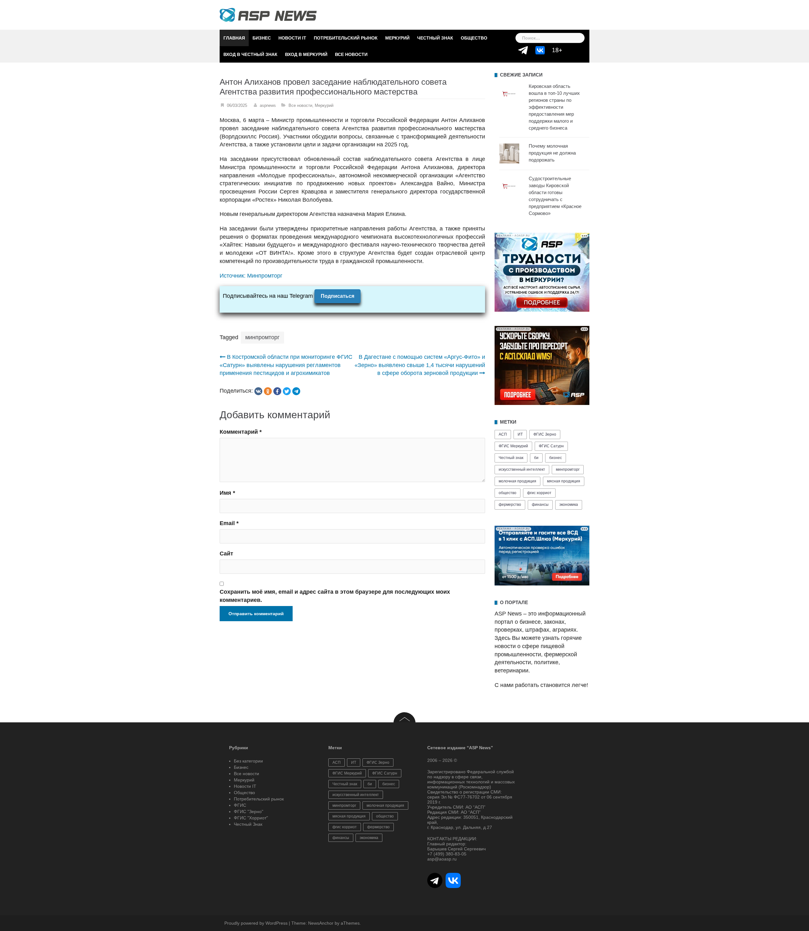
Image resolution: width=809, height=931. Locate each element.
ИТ (520, 434)
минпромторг (262, 337)
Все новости (351, 54)
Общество (474, 37)
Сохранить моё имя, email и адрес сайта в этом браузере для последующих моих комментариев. (335, 596)
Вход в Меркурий (306, 54)
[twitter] (287, 391)
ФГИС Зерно (544, 434)
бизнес (555, 458)
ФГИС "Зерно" (248, 811)
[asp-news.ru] (268, 14)
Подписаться (337, 296)
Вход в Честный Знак (250, 54)
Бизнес (261, 37)
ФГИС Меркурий (513, 446)
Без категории (248, 760)
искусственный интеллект (522, 469)
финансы (540, 504)
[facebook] (277, 391)
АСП (503, 434)
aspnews (268, 105)
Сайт (226, 553)
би (536, 458)
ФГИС (240, 805)
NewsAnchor (320, 923)
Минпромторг (265, 276)
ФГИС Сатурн (551, 446)
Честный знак (511, 458)
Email (229, 523)
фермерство (510, 504)
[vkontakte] (258, 391)
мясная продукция (563, 481)
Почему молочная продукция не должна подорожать (552, 152)
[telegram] (296, 391)
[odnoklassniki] (268, 391)
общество (507, 493)
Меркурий (397, 37)
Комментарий (241, 432)
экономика (568, 504)
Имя (227, 493)
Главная (234, 37)
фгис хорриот (539, 493)
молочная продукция (517, 481)
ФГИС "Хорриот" (251, 817)
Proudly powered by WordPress (256, 923)
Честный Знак (435, 37)
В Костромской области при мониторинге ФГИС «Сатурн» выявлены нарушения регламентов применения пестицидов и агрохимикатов (286, 365)
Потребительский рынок (346, 37)
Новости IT (292, 37)
